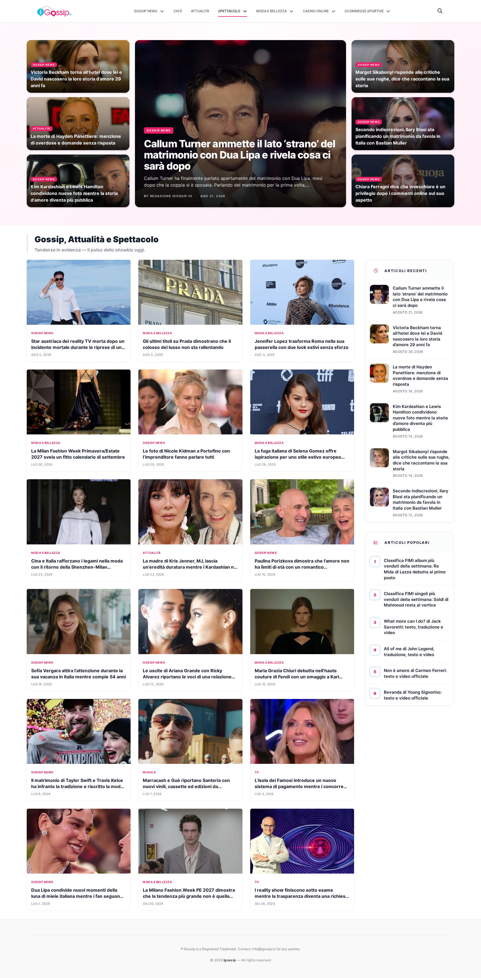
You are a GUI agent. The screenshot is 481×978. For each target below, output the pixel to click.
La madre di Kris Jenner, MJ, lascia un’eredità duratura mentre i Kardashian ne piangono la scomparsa (190, 567)
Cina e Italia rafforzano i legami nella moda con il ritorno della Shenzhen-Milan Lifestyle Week (77, 567)
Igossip (230, 960)
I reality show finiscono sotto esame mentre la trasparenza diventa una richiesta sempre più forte (302, 896)
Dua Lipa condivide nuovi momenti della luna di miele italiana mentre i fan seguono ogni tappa (77, 896)
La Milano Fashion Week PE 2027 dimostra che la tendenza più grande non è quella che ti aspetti (189, 896)
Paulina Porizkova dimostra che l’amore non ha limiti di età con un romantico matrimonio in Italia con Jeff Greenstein (302, 567)
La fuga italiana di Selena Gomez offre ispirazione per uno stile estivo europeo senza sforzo (298, 457)
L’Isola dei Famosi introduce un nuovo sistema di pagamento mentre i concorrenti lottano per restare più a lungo (302, 786)
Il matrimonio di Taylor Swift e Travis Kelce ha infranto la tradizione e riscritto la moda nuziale (77, 786)
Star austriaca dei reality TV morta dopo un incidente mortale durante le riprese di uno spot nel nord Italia (77, 347)
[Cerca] (440, 11)
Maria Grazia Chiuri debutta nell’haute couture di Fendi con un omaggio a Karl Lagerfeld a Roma (297, 677)
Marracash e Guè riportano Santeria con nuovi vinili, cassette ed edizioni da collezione (186, 786)
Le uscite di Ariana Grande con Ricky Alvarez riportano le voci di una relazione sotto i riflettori (187, 677)
